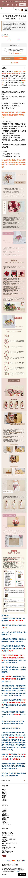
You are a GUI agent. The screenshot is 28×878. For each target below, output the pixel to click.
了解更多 (18, 871)
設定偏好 (4, 874)
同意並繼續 (22, 874)
